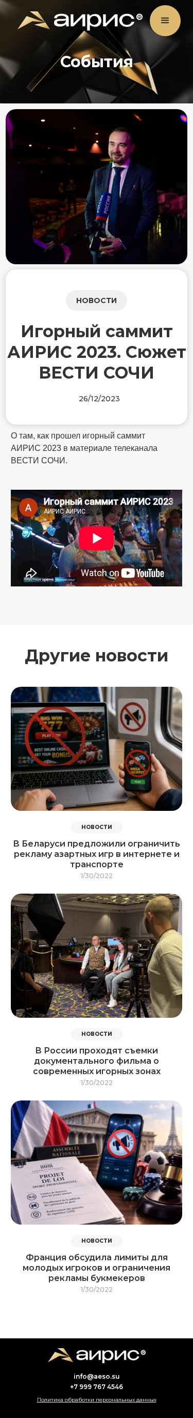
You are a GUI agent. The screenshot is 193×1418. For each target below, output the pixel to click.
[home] (77, 21)
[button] (165, 20)
